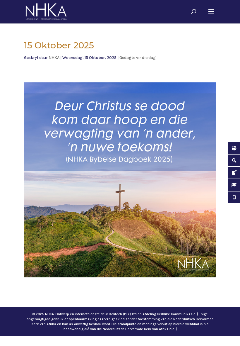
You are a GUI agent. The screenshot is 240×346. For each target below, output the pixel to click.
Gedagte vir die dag (137, 57)
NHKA (54, 57)
